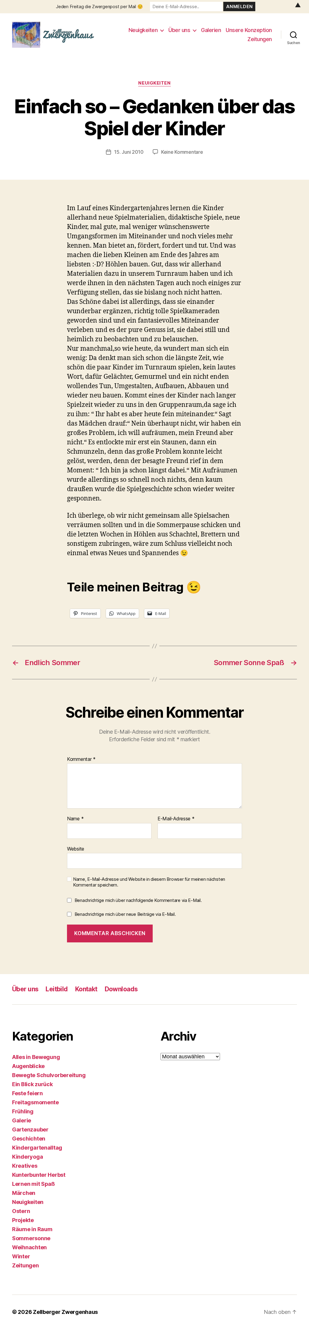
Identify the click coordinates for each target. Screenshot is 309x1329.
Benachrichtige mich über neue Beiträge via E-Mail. (125, 914)
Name (75, 819)
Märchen (23, 1193)
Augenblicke (28, 1066)
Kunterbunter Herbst (38, 1175)
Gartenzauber (30, 1129)
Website (75, 848)
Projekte (23, 1220)
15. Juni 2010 (129, 152)
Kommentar (81, 759)
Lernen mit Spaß (33, 1184)
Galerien (211, 30)
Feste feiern (27, 1093)
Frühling (22, 1111)
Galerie (21, 1120)
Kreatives (24, 1166)
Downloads (121, 989)
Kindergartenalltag (37, 1147)
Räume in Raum (32, 1229)
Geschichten (28, 1138)
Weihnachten (29, 1247)
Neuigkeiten (143, 30)
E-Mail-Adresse (176, 819)
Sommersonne (31, 1238)
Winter (21, 1256)
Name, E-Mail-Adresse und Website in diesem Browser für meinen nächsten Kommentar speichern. (149, 882)
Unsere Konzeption (249, 30)
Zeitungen (259, 39)
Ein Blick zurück (32, 1084)
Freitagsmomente (35, 1102)
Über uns (179, 30)
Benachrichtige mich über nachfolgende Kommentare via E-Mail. (138, 900)
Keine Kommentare (182, 152)
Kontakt (86, 989)
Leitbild (57, 989)
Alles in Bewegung (36, 1057)
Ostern (21, 1211)
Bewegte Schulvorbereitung (48, 1075)
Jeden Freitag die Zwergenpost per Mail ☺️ (99, 6)
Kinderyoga (27, 1157)
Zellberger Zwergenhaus (65, 1312)
